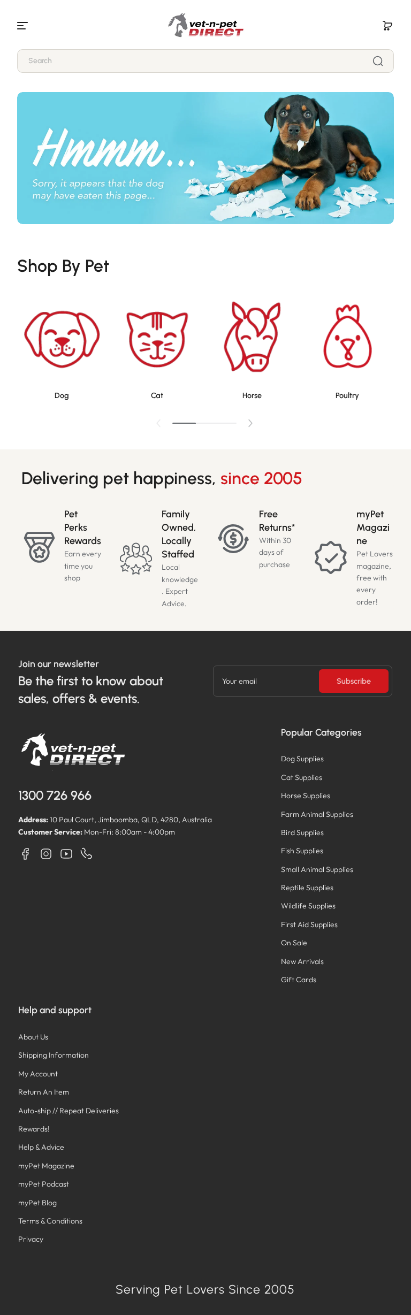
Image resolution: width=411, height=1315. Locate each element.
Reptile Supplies (307, 887)
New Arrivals (302, 961)
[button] (387, 25)
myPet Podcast (43, 1184)
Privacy (30, 1239)
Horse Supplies (305, 795)
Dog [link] (62, 395)
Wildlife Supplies (308, 906)
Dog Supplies (302, 758)
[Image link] (61, 349)
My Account (38, 1074)
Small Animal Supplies (317, 869)
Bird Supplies (302, 832)
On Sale (294, 942)
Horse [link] (252, 395)
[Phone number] (86, 853)
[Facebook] (25, 853)
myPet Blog (37, 1202)
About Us (33, 1037)
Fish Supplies (302, 850)
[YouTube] (66, 853)
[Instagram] (46, 853)
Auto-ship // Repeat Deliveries (68, 1110)
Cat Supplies (301, 777)
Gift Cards (298, 979)
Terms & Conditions (50, 1221)
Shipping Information (53, 1055)
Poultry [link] (347, 395)
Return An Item (43, 1092)
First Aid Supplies (309, 924)
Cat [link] (157, 395)
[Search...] (377, 61)
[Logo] (205, 26)
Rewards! (34, 1129)
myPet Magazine (46, 1166)
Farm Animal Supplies (317, 814)
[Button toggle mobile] (23, 25)
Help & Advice (41, 1147)
